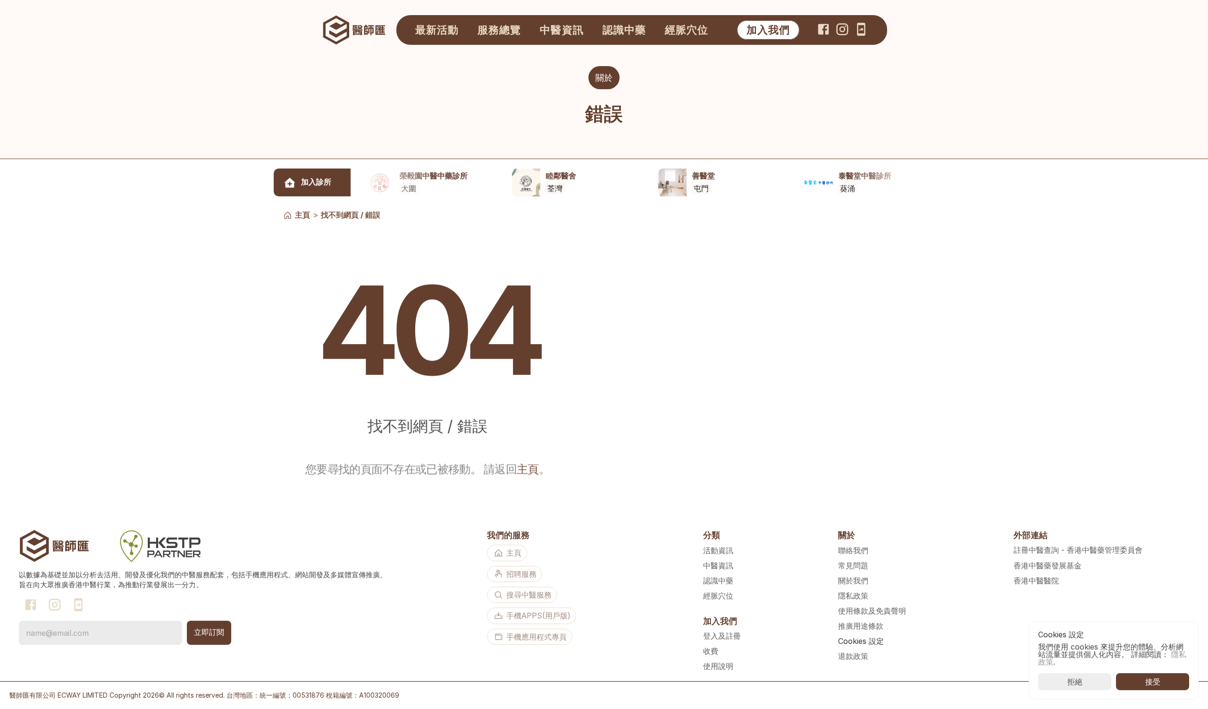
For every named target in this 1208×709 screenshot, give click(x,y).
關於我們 (853, 580)
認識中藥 (718, 580)
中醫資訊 (718, 565)
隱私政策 (853, 595)
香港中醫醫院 (1036, 580)
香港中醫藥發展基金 (1048, 565)
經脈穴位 (718, 595)
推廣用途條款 (860, 626)
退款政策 (853, 656)
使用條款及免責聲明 (872, 611)
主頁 (302, 214)
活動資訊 (718, 550)
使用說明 (718, 666)
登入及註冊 (722, 636)
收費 (710, 651)
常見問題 (853, 565)
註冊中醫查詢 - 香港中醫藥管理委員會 (1078, 550)
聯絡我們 (853, 550)
